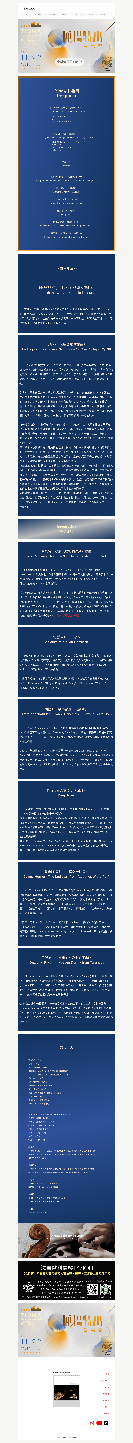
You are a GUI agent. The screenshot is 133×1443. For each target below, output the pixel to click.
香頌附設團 (51, 14)
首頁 (26, 14)
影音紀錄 (78, 14)
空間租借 (106, 1407)
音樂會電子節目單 (69, 62)
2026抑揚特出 (65, 14)
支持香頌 (90, 14)
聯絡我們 (102, 14)
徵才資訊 (106, 1400)
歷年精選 (106, 1394)
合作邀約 (106, 1387)
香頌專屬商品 (104, 1381)
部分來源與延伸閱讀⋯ (68, 615)
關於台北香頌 (38, 14)
